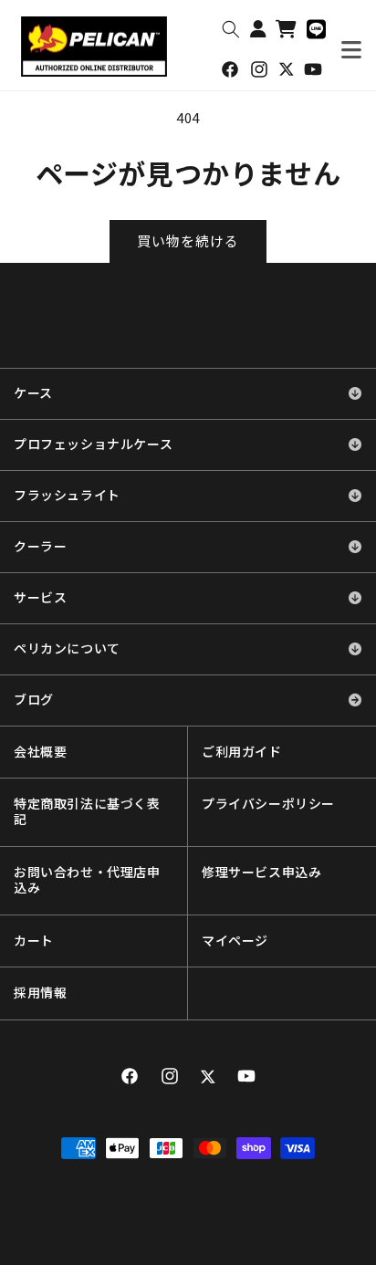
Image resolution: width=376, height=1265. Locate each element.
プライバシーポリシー (268, 804)
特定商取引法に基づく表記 (87, 812)
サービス (40, 598)
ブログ (34, 700)
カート (34, 941)
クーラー (40, 546)
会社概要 (40, 752)
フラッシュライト (67, 495)
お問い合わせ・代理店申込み (87, 880)
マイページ (235, 941)
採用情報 (40, 993)
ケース (33, 393)
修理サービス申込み (261, 872)
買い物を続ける (188, 240)
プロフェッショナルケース (93, 444)
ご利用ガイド (242, 752)
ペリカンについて (67, 649)
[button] (231, 29)
